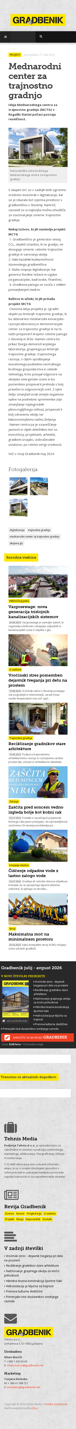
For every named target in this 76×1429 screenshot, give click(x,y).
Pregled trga (34, 1213)
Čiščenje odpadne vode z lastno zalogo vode (33, 873)
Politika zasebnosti (56, 1404)
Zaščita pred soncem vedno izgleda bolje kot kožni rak (35, 810)
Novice (20, 1213)
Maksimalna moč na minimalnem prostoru (30, 937)
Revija (19, 1219)
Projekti (9, 1219)
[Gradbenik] (38, 17)
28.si (35, 1408)
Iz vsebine (50, 1213)
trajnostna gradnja (39, 530)
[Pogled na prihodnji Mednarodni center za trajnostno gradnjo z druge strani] (18, 486)
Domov (9, 1213)
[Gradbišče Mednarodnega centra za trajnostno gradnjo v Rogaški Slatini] (39, 486)
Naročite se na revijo (40, 1037)
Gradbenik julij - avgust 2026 (31, 967)
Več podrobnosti (16, 1021)
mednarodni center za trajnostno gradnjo (35, 536)
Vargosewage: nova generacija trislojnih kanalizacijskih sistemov (33, 611)
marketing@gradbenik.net (23, 1387)
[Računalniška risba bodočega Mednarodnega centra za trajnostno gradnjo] (18, 508)
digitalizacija (17, 530)
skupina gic (16, 543)
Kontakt (47, 1219)
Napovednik (33, 1219)
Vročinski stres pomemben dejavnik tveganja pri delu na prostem (37, 680)
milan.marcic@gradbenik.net (25, 1365)
